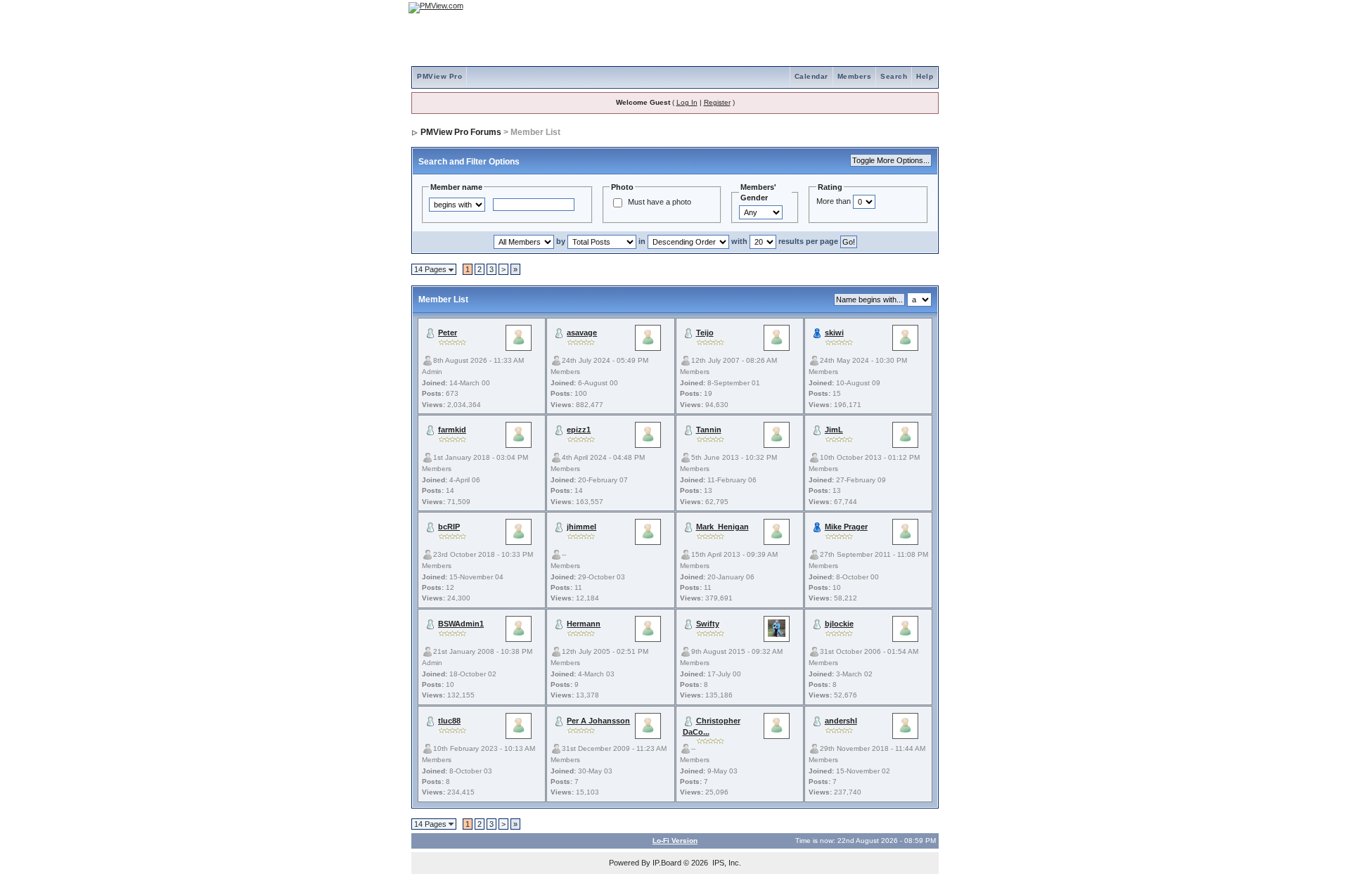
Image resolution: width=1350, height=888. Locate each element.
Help (924, 76)
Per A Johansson (598, 720)
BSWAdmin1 (461, 623)
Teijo (705, 332)
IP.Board (666, 862)
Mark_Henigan (722, 526)
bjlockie (839, 623)
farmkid (452, 429)
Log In (687, 102)
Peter (447, 332)
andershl (841, 720)
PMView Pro (439, 76)
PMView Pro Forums (460, 132)
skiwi (834, 332)
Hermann (583, 623)
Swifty (707, 623)
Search (893, 76)
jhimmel (581, 526)
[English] (882, 7)
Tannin (708, 429)
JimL (834, 429)
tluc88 (449, 720)
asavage (582, 332)
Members (854, 76)
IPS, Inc (725, 862)
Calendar (811, 76)
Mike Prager (846, 526)
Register (717, 102)
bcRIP (449, 526)
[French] (921, 7)
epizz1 (579, 429)
